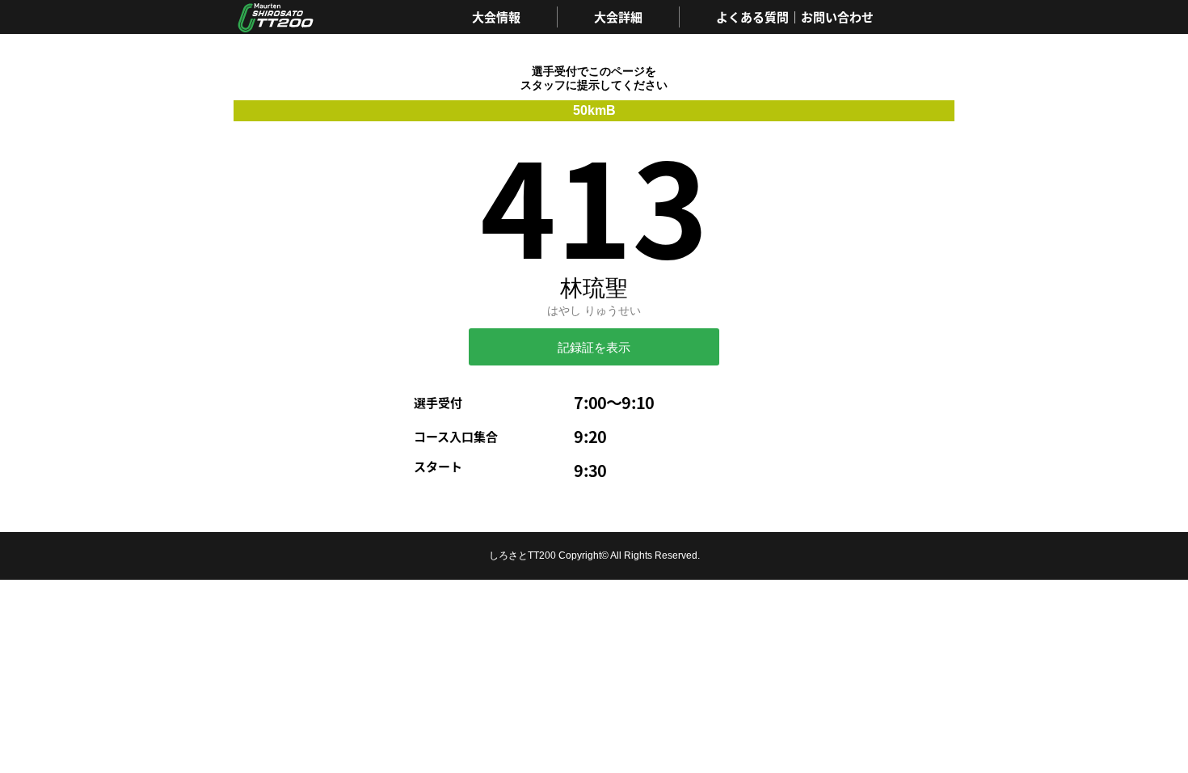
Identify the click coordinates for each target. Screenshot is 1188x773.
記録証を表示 (594, 347)
